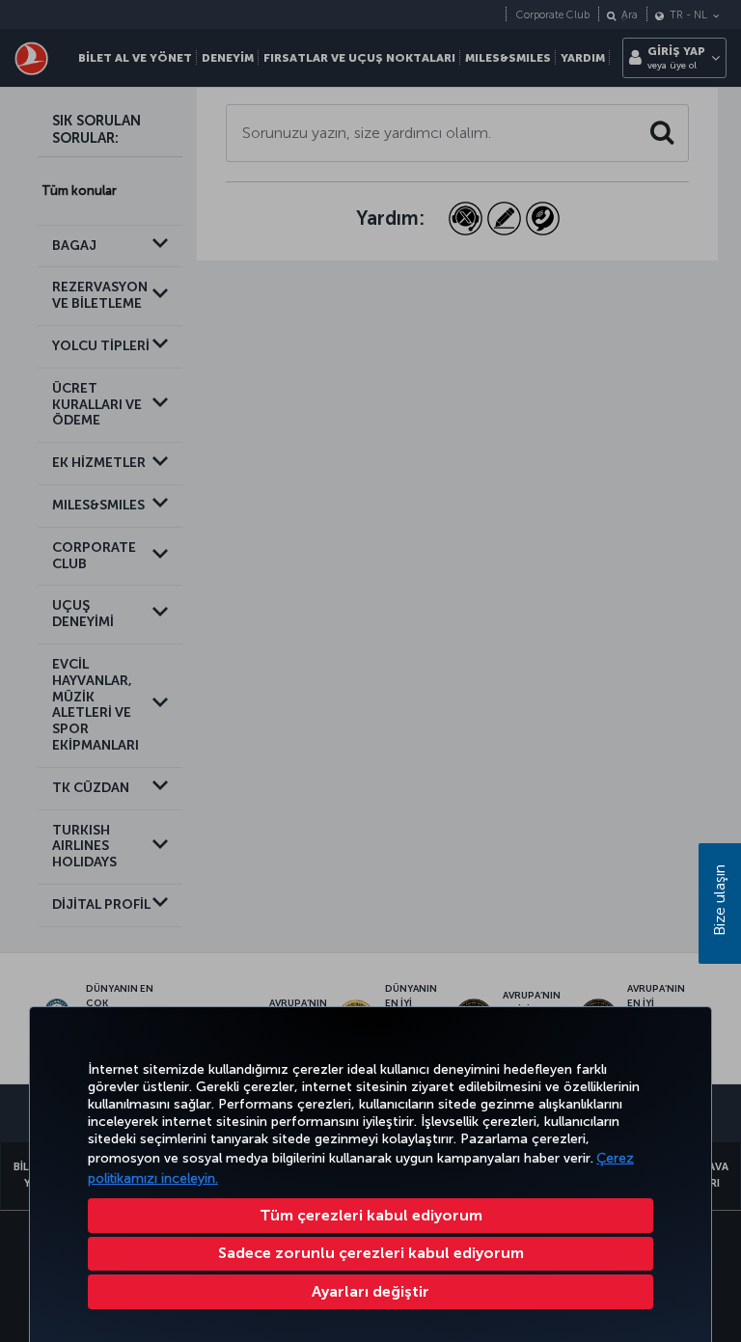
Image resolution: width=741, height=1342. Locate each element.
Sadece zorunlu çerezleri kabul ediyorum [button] (371, 1253)
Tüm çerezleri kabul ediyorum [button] (371, 1215)
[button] (370, 1291)
